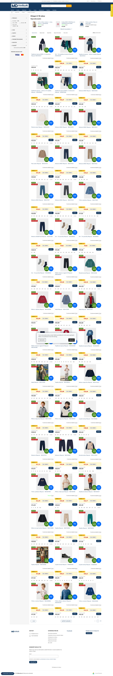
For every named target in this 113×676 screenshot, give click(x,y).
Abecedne (66, 33)
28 (83, 434)
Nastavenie (42, 340)
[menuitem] (12, 10)
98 (55, 70)
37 (69, 580)
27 (81, 434)
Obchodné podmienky (46, 1)
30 (88, 434)
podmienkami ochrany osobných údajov (48, 659)
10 (59, 362)
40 (35, 70)
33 (60, 580)
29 (86, 434)
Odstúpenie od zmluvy (52, 637)
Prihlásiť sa (33, 662)
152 (63, 252)
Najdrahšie (49, 33)
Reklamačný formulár (52, 641)
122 (71, 70)
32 (57, 580)
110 (66, 70)
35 (33, 70)
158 (66, 252)
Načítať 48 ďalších (66, 621)
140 (60, 70)
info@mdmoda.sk (34, 633)
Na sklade (16, 21)
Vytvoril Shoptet (98, 673)
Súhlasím (71, 340)
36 (87, 216)
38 (71, 580)
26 (79, 434)
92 (38, 70)
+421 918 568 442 (34, 636)
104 (63, 70)
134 (74, 70)
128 (58, 70)
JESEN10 (69, 63)
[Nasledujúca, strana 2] (98, 621)
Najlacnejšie (42, 33)
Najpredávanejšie (57, 33)
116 (69, 70)
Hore (34, 621)
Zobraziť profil (89, 633)
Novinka (23, 22)
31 (55, 580)
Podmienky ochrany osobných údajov (61, 1)
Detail (51, 66)
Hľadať (69, 5)
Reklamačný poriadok (52, 639)
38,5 (97, 216)
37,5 (40, 70)
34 (62, 580)
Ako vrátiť (50, 642)
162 (69, 252)
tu (56, 336)
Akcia (15, 22)
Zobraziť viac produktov (65, 29)
